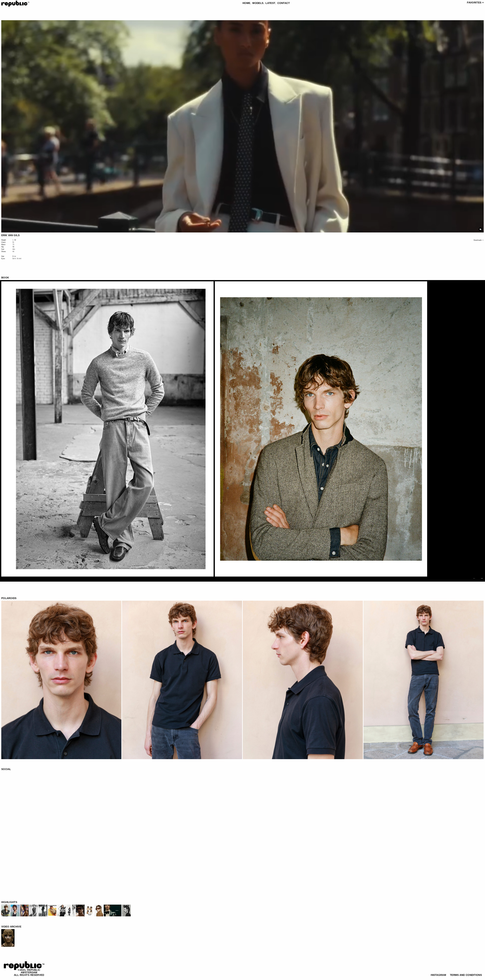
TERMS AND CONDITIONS (466, 975)
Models (257, 3)
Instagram (438, 975)
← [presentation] (474, 577)
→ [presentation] (481, 577)
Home (246, 3)
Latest (270, 3)
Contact (283, 3)
